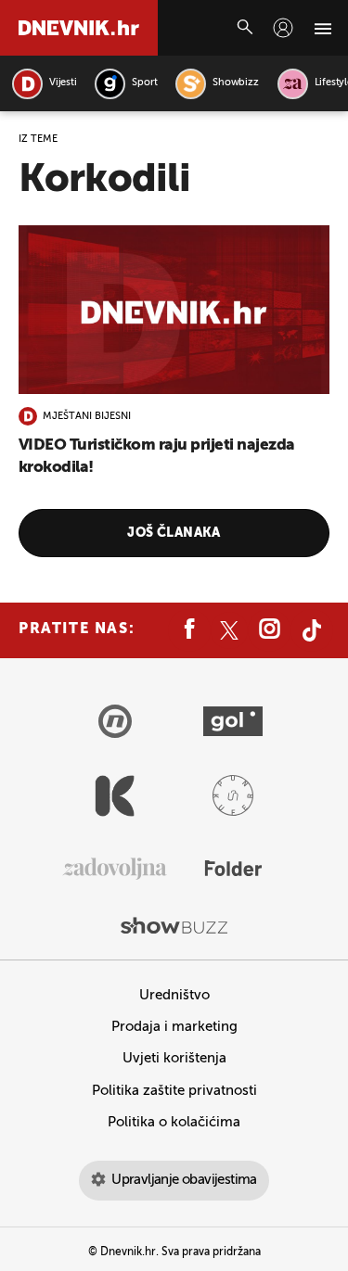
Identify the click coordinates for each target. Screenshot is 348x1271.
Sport (144, 83)
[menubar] (283, 27)
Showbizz (235, 83)
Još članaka (174, 533)
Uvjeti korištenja (174, 1058)
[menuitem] (283, 28)
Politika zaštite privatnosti (174, 1091)
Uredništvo (174, 995)
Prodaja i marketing (174, 1027)
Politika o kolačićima (174, 1122)
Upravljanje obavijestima (184, 1180)
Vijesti (62, 83)
